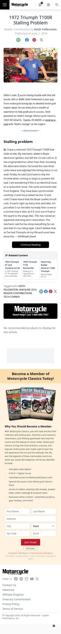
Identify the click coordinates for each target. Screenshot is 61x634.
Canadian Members (18, 553)
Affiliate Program (13, 594)
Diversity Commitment (16, 599)
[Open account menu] (48, 5)
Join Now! (31, 542)
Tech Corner (12, 296)
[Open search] (57, 5)
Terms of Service (12, 609)
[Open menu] (4, 4)
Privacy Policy (10, 604)
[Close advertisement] (54, 626)
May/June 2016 (27, 289)
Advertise (8, 590)
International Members (41, 553)
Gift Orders (30, 548)
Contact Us (9, 585)
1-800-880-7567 (40, 314)
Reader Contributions (18, 293)
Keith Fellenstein (45, 29)
